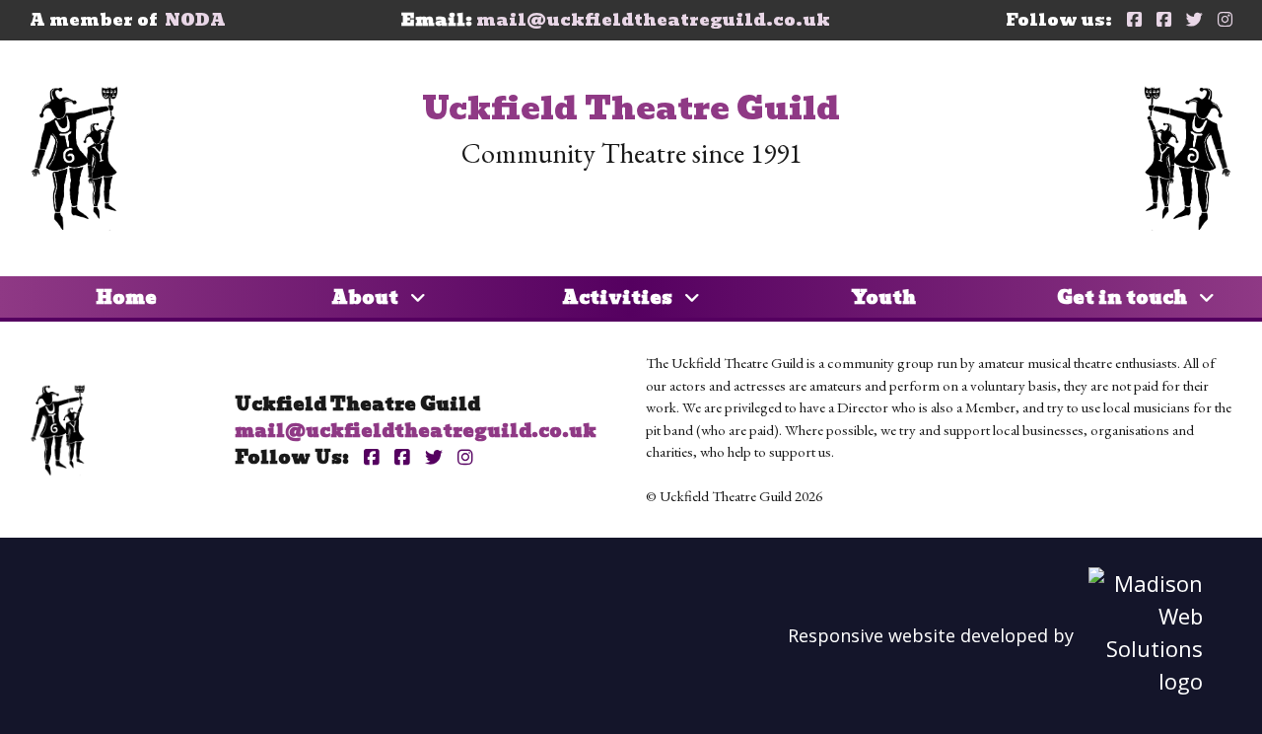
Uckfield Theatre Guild (631, 108)
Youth (883, 297)
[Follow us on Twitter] (1194, 21)
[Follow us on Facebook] (1134, 21)
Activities (619, 297)
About (366, 297)
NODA (195, 20)
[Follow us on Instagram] (1225, 21)
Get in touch (1124, 297)
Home (126, 297)
